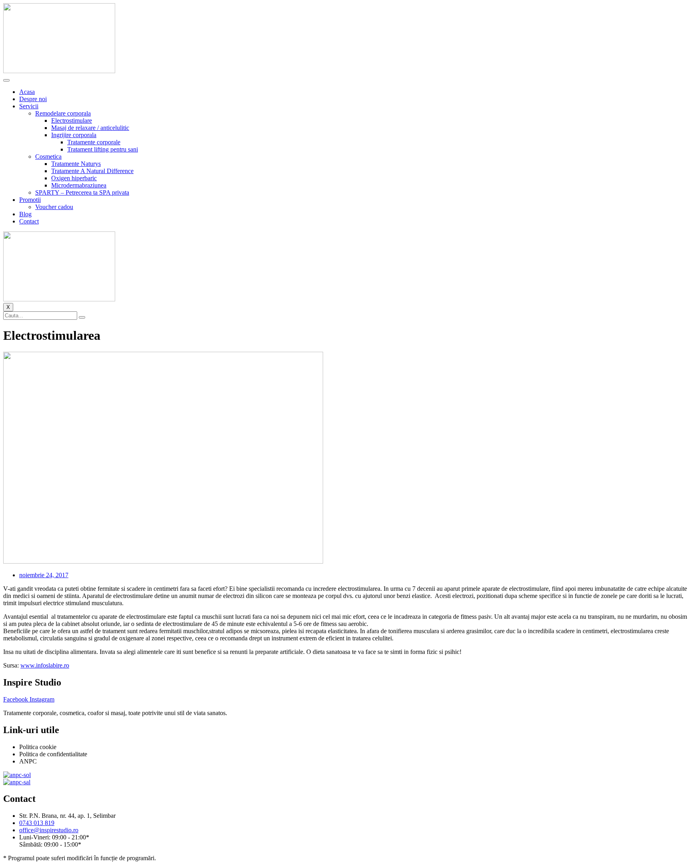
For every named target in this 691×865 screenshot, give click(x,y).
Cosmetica (48, 156)
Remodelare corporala (63, 113)
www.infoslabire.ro (44, 665)
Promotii (30, 199)
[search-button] (82, 317)
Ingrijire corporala (73, 135)
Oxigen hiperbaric (74, 178)
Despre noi (33, 99)
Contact (29, 221)
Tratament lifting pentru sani (102, 149)
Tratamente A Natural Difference (92, 170)
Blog (25, 214)
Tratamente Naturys (76, 163)
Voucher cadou (54, 206)
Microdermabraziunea (78, 185)
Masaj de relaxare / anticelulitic (90, 127)
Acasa (27, 91)
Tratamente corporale (93, 142)
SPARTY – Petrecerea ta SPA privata (82, 192)
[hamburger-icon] (6, 80)
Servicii (28, 106)
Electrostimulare (71, 120)
